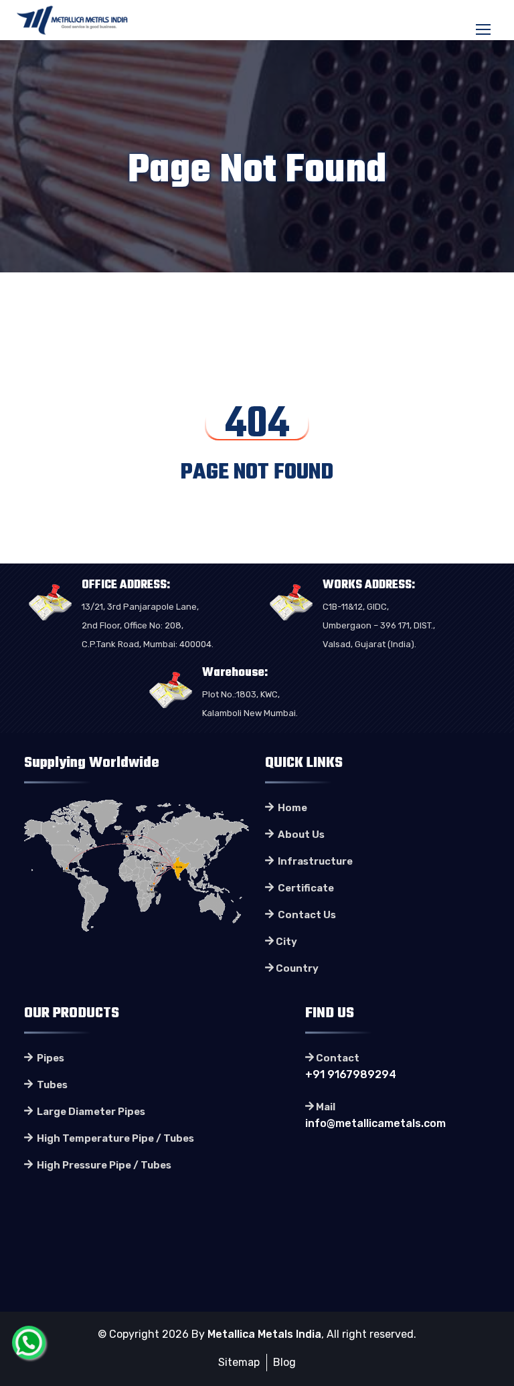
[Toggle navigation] (484, 30)
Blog (284, 1362)
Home (291, 808)
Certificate (305, 888)
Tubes (51, 1085)
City (286, 942)
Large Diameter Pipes (90, 1112)
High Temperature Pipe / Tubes (114, 1138)
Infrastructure (314, 861)
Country (297, 968)
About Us (300, 835)
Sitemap (239, 1362)
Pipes (49, 1058)
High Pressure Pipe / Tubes (103, 1165)
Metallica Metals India (264, 1334)
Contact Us (306, 915)
